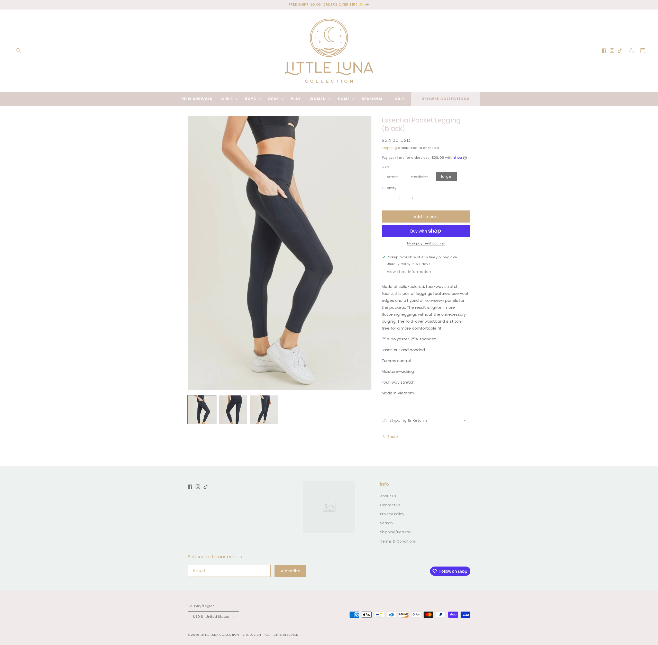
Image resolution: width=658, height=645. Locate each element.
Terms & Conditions (398, 541)
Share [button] (393, 436)
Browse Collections (445, 98)
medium (422, 177)
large (446, 176)
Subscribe (290, 570)
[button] (18, 50)
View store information (409, 271)
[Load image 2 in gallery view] (233, 409)
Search (386, 523)
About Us (388, 496)
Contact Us (390, 505)
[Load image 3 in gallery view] (264, 409)
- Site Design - (252, 635)
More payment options (426, 243)
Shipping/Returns (395, 532)
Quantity (389, 187)
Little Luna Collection (220, 635)
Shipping (389, 148)
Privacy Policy (392, 514)
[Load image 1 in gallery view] (202, 409)
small (395, 177)
